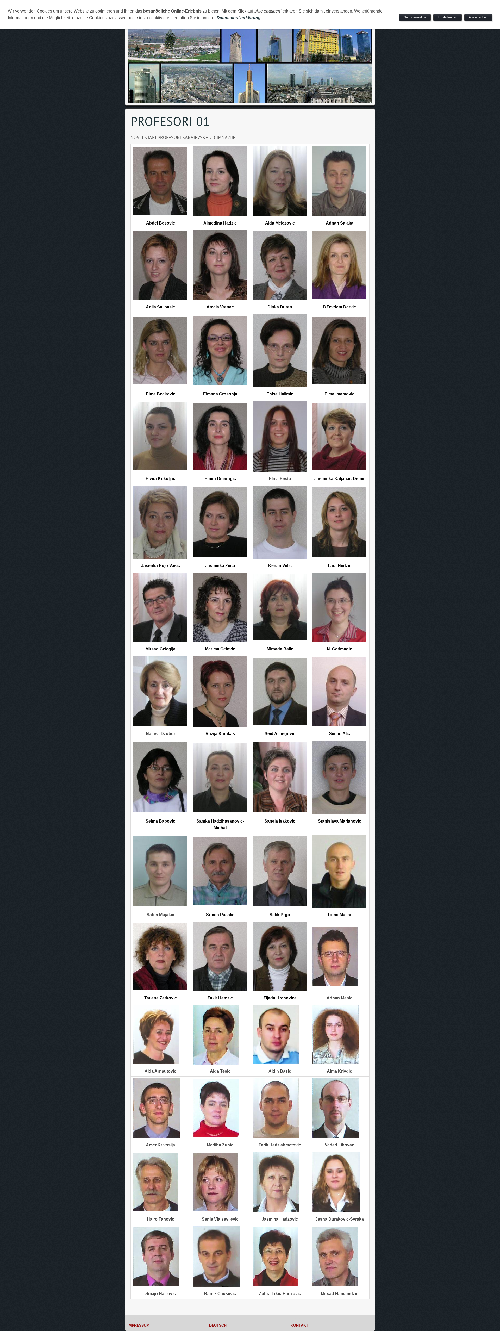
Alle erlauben (478, 17)
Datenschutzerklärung (239, 18)
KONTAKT (299, 1325)
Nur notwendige (415, 17)
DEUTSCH (218, 1325)
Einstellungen (447, 17)
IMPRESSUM (138, 1325)
